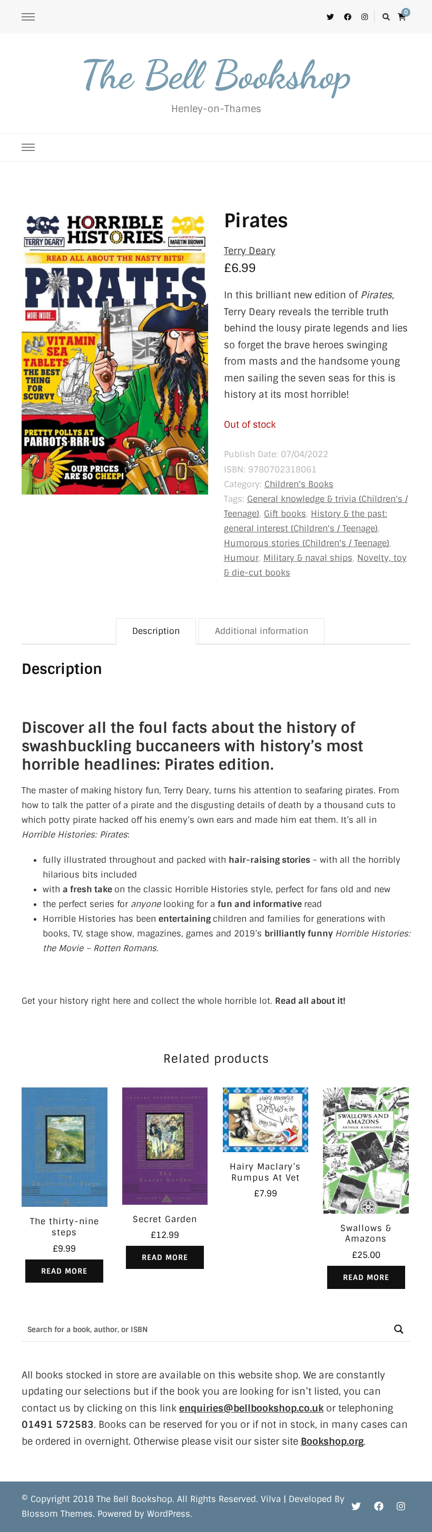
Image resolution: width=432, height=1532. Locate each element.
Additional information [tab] (261, 631)
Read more (64, 1271)
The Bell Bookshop (216, 74)
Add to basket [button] (265, 1122)
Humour (241, 557)
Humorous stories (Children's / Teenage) (306, 543)
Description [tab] (156, 631)
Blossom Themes (57, 1513)
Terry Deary (250, 251)
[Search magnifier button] (398, 1329)
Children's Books (298, 484)
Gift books (285, 513)
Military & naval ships (307, 557)
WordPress (168, 1513)
